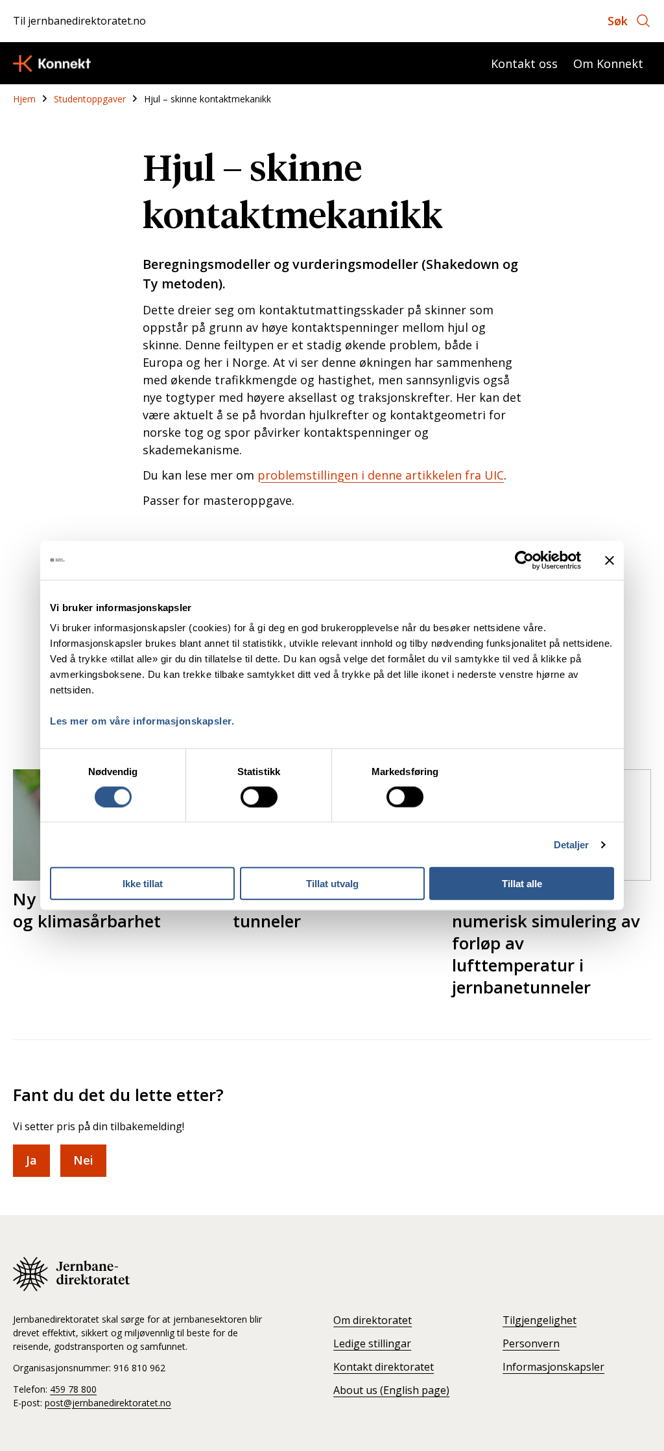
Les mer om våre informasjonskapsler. (142, 720)
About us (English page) (391, 1390)
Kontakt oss (524, 63)
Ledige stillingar (372, 1343)
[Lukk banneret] (609, 559)
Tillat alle (522, 883)
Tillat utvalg (332, 883)
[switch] (259, 796)
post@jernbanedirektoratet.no (108, 1403)
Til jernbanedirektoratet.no (79, 21)
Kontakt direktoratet (383, 1367)
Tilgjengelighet (539, 1320)
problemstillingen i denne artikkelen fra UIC (380, 475)
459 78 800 (73, 1389)
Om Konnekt (608, 63)
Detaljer (571, 844)
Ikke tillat (143, 883)
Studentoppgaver (90, 99)
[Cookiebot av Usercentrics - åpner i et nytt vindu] (524, 560)
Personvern (531, 1343)
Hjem (24, 99)
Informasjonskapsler (553, 1367)
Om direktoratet (372, 1320)
